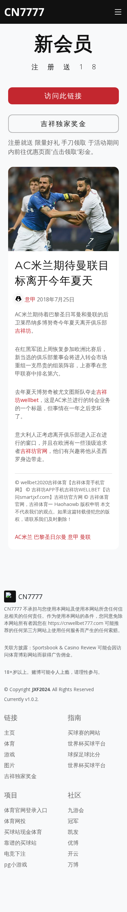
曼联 (85, 537)
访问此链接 (63, 95)
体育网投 (15, 821)
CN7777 (24, 11)
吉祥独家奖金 (63, 123)
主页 (9, 732)
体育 (9, 743)
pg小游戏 (15, 864)
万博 (73, 864)
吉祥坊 (23, 330)
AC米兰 (24, 537)
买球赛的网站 (84, 732)
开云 (73, 853)
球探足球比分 (84, 754)
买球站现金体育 (23, 832)
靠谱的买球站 (20, 842)
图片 (9, 765)
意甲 (30, 299)
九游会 (76, 810)
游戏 (9, 754)
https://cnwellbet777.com (75, 623)
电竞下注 (15, 853)
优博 (73, 842)
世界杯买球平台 (87, 743)
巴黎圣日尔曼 (50, 537)
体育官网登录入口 (25, 810)
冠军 (73, 821)
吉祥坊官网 (33, 451)
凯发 (73, 832)
